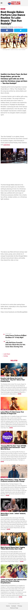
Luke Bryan (6, 144)
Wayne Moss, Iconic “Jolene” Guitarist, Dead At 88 (13, 514)
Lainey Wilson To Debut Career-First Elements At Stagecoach (12, 412)
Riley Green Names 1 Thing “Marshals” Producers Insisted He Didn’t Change (13, 480)
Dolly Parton (4, 511)
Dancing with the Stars (7, 443)
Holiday (5, 356)
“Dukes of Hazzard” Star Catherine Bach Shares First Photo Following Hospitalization (14, 581)
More (19, 394)
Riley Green (4, 477)
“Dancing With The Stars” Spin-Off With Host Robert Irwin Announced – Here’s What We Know (13, 447)
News (2, 375)
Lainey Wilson (5, 409)
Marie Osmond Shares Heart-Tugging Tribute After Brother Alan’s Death (13, 548)
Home (8, 606)
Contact (13, 606)
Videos (3, 9)
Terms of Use (14, 608)
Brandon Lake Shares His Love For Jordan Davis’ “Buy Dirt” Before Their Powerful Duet (13, 379)
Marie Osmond (5, 545)
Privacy (20, 606)
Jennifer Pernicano (18, 27)
